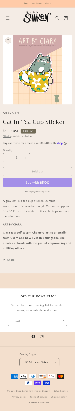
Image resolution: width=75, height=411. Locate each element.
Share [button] (11, 259)
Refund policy (60, 391)
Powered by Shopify (39, 391)
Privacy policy (19, 397)
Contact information (39, 403)
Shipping (7, 136)
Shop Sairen (22, 391)
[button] (7, 18)
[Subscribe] (63, 321)
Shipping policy (59, 397)
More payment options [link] (37, 191)
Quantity (8, 150)
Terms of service (38, 397)
